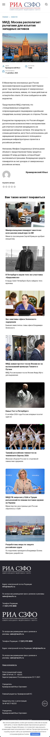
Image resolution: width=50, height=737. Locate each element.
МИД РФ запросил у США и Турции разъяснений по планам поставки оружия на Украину (24, 500)
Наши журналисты (9, 665)
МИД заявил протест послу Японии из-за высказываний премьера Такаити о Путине (24, 366)
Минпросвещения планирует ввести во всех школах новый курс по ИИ (23, 231)
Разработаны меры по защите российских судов (20, 545)
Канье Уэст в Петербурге (17, 411)
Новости (9, 57)
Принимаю (35, 734)
